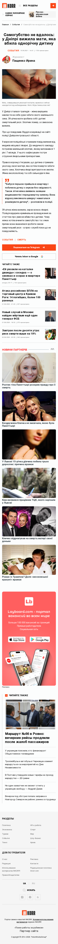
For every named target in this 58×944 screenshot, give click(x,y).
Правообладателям (10, 875)
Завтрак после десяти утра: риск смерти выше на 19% (21, 332)
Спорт (33, 830)
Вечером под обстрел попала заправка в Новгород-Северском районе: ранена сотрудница (30, 798)
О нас (4, 859)
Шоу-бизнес (35, 838)
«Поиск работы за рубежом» (29, 928)
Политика (6, 825)
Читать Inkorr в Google (26, 256)
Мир (32, 834)
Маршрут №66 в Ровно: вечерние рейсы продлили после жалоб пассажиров (27, 738)
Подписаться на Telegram (26, 247)
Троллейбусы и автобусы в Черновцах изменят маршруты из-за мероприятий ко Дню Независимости (29, 764)
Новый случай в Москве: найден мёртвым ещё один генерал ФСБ (19, 315)
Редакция (6, 864)
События (13, 51)
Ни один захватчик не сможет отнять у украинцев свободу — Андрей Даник (25, 787)
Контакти (34, 864)
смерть (21, 240)
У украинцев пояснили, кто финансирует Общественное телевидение (25, 752)
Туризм (5, 834)
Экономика (7, 830)
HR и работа (35, 825)
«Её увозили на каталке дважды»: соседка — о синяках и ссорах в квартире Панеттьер (21, 274)
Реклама (34, 859)
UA (24, 883)
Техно (4, 842)
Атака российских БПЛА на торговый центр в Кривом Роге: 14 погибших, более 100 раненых (21, 296)
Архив (32, 842)
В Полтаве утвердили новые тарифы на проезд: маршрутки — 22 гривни (29, 776)
